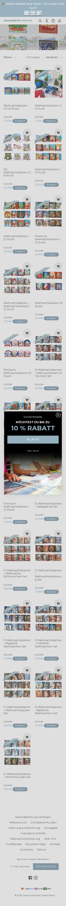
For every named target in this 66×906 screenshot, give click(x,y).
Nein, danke (33, 450)
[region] (33, 8)
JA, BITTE (33, 439)
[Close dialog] (58, 415)
